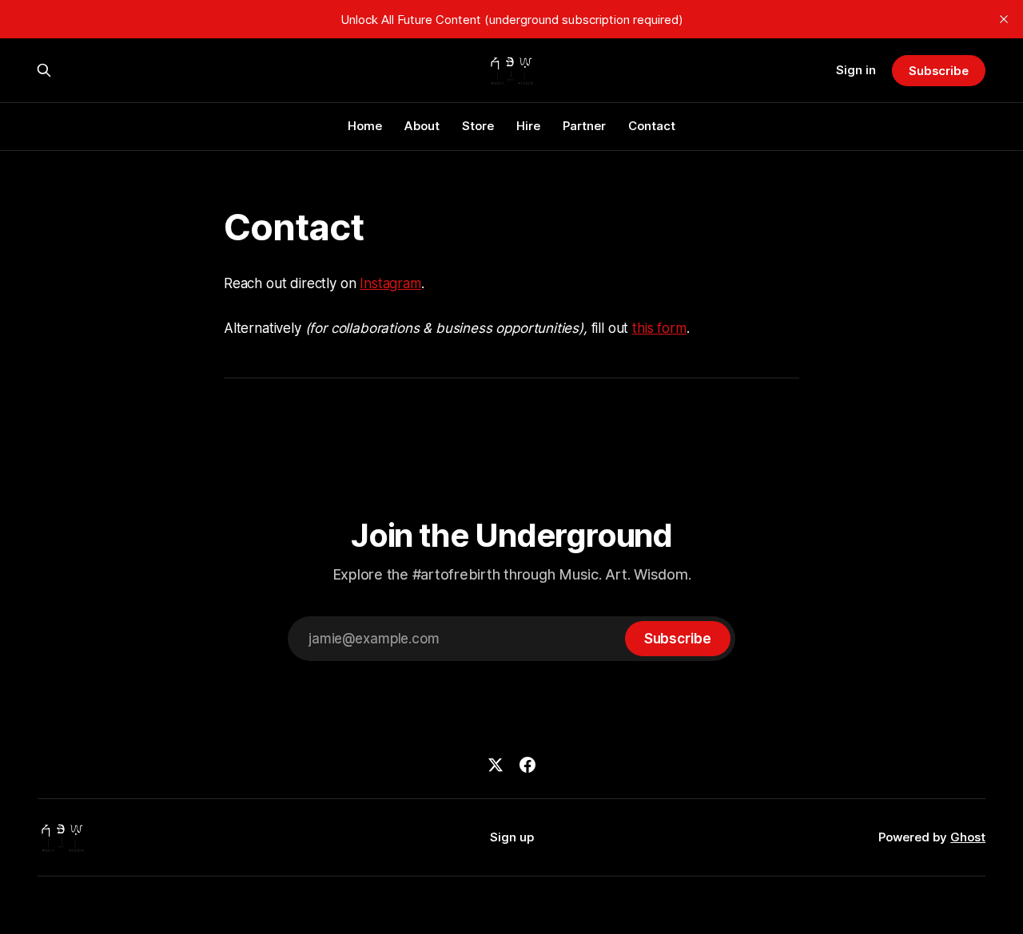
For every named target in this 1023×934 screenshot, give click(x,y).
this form (659, 328)
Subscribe (939, 70)
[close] (1004, 19)
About (422, 125)
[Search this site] (44, 70)
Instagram (390, 283)
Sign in (856, 69)
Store (478, 125)
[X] (496, 765)
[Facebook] (527, 765)
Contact (651, 125)
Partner (584, 125)
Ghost (967, 837)
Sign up (512, 837)
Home (365, 125)
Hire (528, 125)
